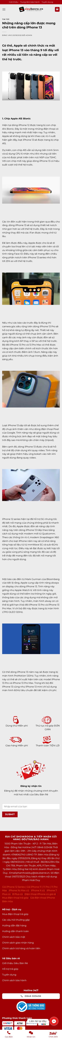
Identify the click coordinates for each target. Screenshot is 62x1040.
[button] (4, 9)
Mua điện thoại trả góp (15, 897)
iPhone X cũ (38, 890)
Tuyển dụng (47, 2)
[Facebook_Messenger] (54, 1021)
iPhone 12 (23, 125)
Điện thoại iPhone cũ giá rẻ (40, 894)
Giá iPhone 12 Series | (14, 887)
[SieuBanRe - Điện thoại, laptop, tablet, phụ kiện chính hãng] (31, 9)
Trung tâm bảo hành (30, 2)
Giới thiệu (13, 2)
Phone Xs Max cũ (19, 890)
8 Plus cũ (17, 894)
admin (29, 35)
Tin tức (6, 19)
